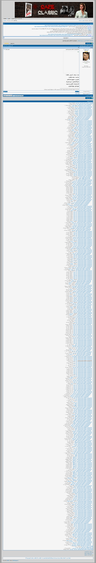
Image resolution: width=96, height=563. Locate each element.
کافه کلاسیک (91, 40)
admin (72, 210)
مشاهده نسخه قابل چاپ (88, 551)
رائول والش (74, 303)
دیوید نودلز (75, 516)
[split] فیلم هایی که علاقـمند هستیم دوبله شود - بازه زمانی (83, 549)
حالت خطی (5, 45)
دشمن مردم (75, 220)
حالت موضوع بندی (10, 45)
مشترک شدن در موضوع (88, 554)
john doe (73, 130)
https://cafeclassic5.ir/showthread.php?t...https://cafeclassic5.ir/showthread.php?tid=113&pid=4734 (61, 25)
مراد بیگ (75, 532)
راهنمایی (4, 18)
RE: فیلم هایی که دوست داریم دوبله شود (85, 104)
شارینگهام (90, 29)
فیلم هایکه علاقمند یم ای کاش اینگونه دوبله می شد (84, 548)
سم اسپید (74, 311)
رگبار (77, 115)
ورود (83, 20)
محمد (76, 252)
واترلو (76, 108)
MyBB (8, 560)
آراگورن (75, 390)
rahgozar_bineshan (70, 481)
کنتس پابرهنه (89, 27)
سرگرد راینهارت (74, 542)
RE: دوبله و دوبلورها (89, 547)
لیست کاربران (14, 18)
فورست (76, 449)
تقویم (9, 18)
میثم (77, 104)
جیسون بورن (80, 176)
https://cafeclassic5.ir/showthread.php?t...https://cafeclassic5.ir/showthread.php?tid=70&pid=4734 (51, 26)
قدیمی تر (90, 95)
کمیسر (76, 528)
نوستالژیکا (74, 423)
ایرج (76, 323)
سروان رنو (74, 300)
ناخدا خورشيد (74, 461)
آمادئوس (75, 418)
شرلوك (76, 403)
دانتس (76, 344)
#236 (4, 49)
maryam (73, 106)
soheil (73, 116)
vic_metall (70, 378)
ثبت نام (80, 20)
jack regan (71, 313)
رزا (76, 447)
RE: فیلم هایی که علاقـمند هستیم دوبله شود (85, 154)
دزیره (76, 336)
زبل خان (76, 400)
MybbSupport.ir (15, 560)
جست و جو (20, 18)
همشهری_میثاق (74, 105)
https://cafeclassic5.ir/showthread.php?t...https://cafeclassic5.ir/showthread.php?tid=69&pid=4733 (56, 35)
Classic (72, 200)
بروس (80, 177)
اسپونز (76, 413)
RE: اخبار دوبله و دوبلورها (87, 176)
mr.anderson (71, 538)
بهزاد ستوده (77, 93)
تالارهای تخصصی (86, 40)
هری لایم (75, 304)
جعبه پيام (4, 20)
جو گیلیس (75, 405)
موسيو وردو (75, 298)
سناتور (76, 429)
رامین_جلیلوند (76, 128)
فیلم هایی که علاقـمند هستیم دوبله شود (86, 103)
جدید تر (87, 95)
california (72, 377)
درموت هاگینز (75, 457)
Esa (72, 401)
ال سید (76, 515)
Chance (69, 119)
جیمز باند (74, 470)
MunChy (72, 144)
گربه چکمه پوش (89, 25)
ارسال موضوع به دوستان (88, 553)
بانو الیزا (80, 178)
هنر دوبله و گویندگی (80, 40)
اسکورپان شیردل (74, 197)
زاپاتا (76, 137)
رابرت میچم (87, 49)
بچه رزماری (76, 150)
